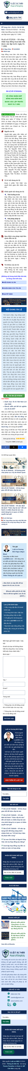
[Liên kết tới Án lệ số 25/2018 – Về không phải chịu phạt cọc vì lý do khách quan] (14, 463)
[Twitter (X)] (14, 447)
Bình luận (6, 654)
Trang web (6, 696)
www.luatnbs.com (17, 1001)
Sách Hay (4, 427)
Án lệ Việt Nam (7, 518)
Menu (14, 23)
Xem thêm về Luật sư (14, 780)
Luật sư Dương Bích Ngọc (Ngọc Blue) (14, 552)
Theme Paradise (8, 1066)
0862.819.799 (15, 994)
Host (18, 1066)
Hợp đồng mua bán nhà (13, 520)
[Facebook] (5, 447)
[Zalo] (22, 447)
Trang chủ (6, 27)
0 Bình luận (6, 51)
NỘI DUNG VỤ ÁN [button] (10, 282)
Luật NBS (13, 620)
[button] (17, 439)
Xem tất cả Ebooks (8, 944)
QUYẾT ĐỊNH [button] (8, 294)
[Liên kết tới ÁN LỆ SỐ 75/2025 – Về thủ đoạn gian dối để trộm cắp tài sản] (14, 481)
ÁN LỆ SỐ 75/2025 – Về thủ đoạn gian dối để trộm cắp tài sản (13, 489)
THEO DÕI (8, 878)
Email (5, 688)
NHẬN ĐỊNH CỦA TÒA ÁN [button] (12, 288)
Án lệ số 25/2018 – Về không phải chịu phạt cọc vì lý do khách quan (13, 471)
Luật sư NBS (14, 1061)
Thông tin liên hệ (13, 1064)
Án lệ (14, 27)
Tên (5, 680)
